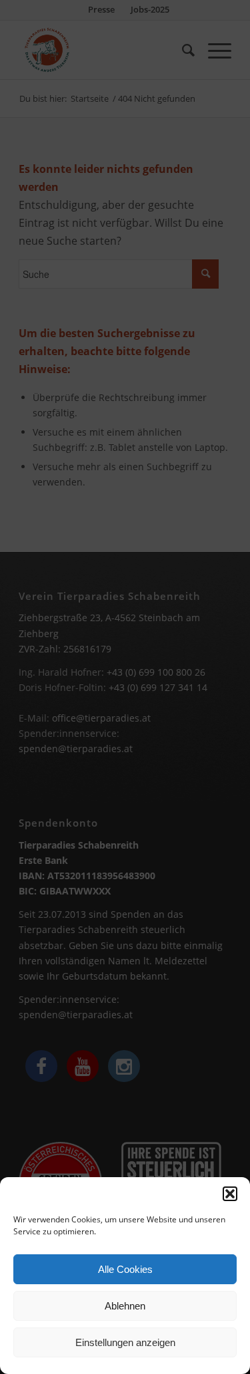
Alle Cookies (125, 1269)
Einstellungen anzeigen (125, 1342)
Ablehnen (125, 1305)
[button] (230, 1193)
